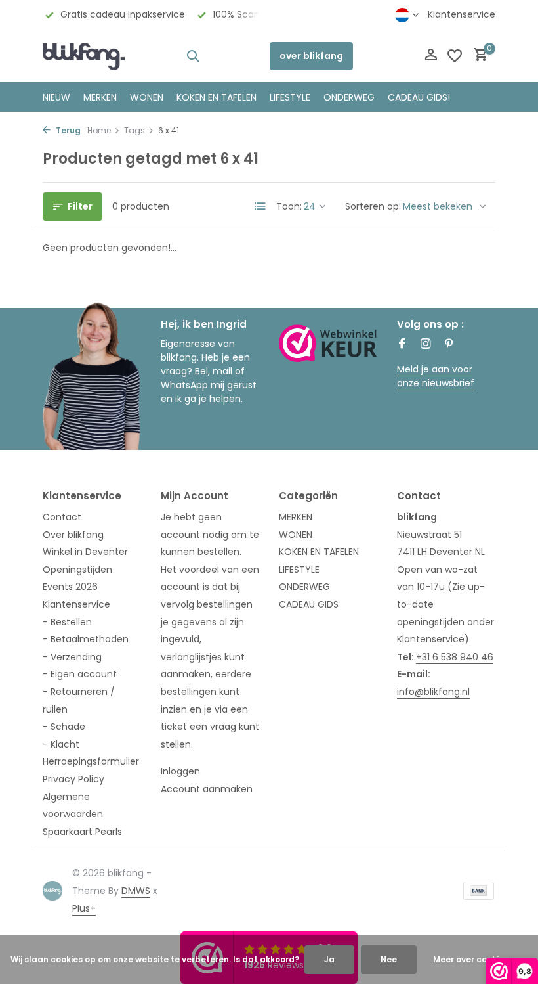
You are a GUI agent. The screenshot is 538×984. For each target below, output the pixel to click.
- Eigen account (80, 674)
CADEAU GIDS (309, 604)
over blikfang (311, 55)
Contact (62, 517)
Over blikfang (73, 534)
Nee (389, 959)
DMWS (135, 890)
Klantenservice (461, 14)
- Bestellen (67, 622)
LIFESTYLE (299, 569)
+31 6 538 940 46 (454, 656)
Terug (67, 130)
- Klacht (61, 744)
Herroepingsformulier (91, 761)
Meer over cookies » (473, 959)
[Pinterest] (449, 345)
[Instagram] (426, 345)
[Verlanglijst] (454, 56)
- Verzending (72, 656)
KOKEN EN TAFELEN (216, 97)
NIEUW (56, 97)
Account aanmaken (207, 788)
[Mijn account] (430, 56)
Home (99, 130)
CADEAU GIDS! (419, 97)
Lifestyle (290, 97)
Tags (134, 130)
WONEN (146, 97)
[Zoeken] (193, 55)
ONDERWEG (349, 97)
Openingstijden (77, 569)
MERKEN (100, 97)
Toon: (289, 206)
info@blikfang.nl (433, 691)
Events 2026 (70, 586)
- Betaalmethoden (86, 639)
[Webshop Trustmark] (328, 343)
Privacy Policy (73, 779)
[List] (260, 206)
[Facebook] (402, 345)
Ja (329, 959)
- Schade (64, 726)
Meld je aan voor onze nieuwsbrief (435, 376)
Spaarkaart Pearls (82, 831)
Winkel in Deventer (85, 551)
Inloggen (180, 771)
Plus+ (84, 908)
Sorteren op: (373, 206)
